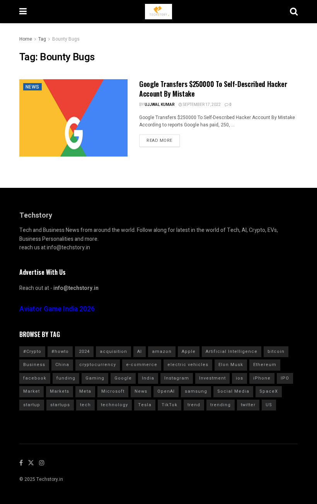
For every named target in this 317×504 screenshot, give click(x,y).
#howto (60, 351)
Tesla (145, 405)
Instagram (176, 378)
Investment (212, 378)
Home (25, 39)
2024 (84, 351)
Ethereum (264, 364)
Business (34, 364)
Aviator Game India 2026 (57, 309)
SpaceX (268, 391)
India (148, 378)
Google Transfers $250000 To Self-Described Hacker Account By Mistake (213, 89)
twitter (248, 405)
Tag (42, 39)
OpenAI (166, 391)
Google (123, 378)
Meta (85, 391)
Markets (59, 391)
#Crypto (32, 351)
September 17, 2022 (201, 104)
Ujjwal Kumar (160, 104)
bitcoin (276, 351)
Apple (189, 351)
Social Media (233, 391)
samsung (196, 391)
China (62, 364)
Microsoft (112, 391)
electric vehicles (187, 364)
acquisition (113, 351)
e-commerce (141, 364)
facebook (34, 378)
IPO (285, 378)
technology (114, 405)
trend (193, 405)
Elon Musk (230, 364)
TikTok (169, 405)
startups (60, 405)
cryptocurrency (97, 364)
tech (85, 405)
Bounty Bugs (66, 39)
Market (31, 391)
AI (139, 351)
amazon (162, 351)
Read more (159, 140)
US (269, 405)
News (32, 86)
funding (65, 378)
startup (31, 405)
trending (220, 405)
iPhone (262, 378)
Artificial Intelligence (231, 351)
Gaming (94, 378)
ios (239, 378)
